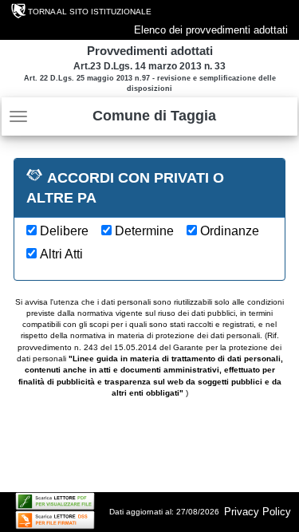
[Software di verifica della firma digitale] (55, 519)
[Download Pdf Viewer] (55, 501)
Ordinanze (229, 231)
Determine (144, 231)
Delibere (64, 231)
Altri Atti (61, 254)
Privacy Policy (257, 512)
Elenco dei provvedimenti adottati (211, 30)
